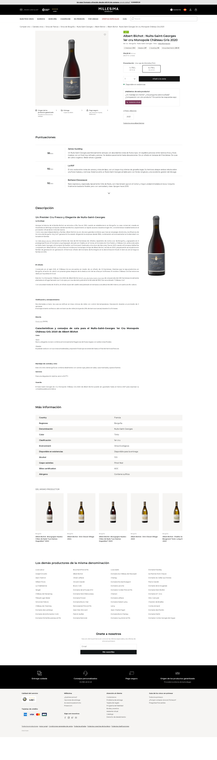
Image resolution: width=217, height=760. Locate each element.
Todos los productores (30, 726)
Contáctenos (111, 697)
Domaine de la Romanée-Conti (47, 614)
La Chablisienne (41, 586)
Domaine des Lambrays (44, 610)
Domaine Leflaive (117, 598)
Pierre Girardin (153, 582)
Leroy (113, 606)
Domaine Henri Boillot (156, 590)
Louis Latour (39, 570)
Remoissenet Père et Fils (82, 606)
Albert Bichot (100, 27)
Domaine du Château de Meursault (124, 574)
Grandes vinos (37, 27)
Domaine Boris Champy (119, 614)
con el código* (103, 2)
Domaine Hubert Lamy (119, 602)
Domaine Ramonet (80, 618)
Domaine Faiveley (155, 570)
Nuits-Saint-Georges (85, 27)
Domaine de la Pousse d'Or (83, 590)
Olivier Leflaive (78, 578)
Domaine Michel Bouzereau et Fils (48, 618)
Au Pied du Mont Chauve (157, 574)
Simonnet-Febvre (42, 602)
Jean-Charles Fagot (118, 610)
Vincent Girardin (79, 582)
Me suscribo (108, 652)
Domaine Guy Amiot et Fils (120, 618)
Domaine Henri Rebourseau (83, 594)
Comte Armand (154, 606)
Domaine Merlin (154, 614)
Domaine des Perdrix (156, 610)
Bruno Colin (77, 586)
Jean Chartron (40, 578)
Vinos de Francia (52, 27)
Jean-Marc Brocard (80, 610)
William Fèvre (40, 582)
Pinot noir (38, 321)
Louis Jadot (115, 570)
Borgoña (132, 43)
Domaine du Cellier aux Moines (159, 578)
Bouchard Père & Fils (80, 570)
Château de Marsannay (43, 594)
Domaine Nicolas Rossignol (121, 582)
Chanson (114, 594)
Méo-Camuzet (153, 598)
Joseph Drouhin (41, 574)
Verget (38, 590)
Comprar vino (25, 27)
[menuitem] (27, 19)
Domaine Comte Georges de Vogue (161, 618)
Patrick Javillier (78, 614)
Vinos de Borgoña (67, 27)
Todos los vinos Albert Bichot (133, 123)
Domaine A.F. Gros (155, 594)
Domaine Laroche (117, 586)
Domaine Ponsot (79, 598)
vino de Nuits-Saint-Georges (93, 278)
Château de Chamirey (43, 606)
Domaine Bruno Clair (80, 602)
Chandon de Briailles (156, 602)
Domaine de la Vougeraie (157, 586)
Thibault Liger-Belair (42, 598)
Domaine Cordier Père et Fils (121, 590)
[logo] (108, 9)
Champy (114, 578)
